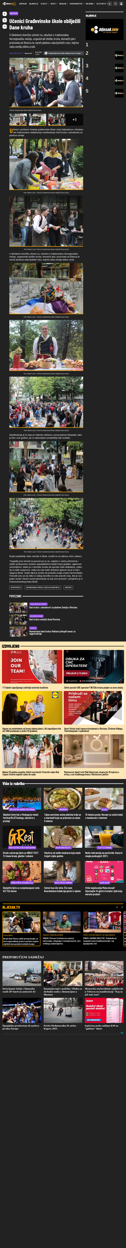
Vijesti (44, 3)
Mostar (68, 587)
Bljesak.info (28, 53)
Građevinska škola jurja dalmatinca (43, 587)
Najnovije (33, 3)
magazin (12, 53)
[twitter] (4, 20)
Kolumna (89, 3)
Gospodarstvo (76, 3)
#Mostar (23, 3)
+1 (74, 119)
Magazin (62, 3)
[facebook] (4, 14)
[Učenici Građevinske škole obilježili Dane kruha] (46, 164)
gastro (19, 53)
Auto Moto (101, 3)
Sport (53, 3)
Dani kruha (16, 587)
